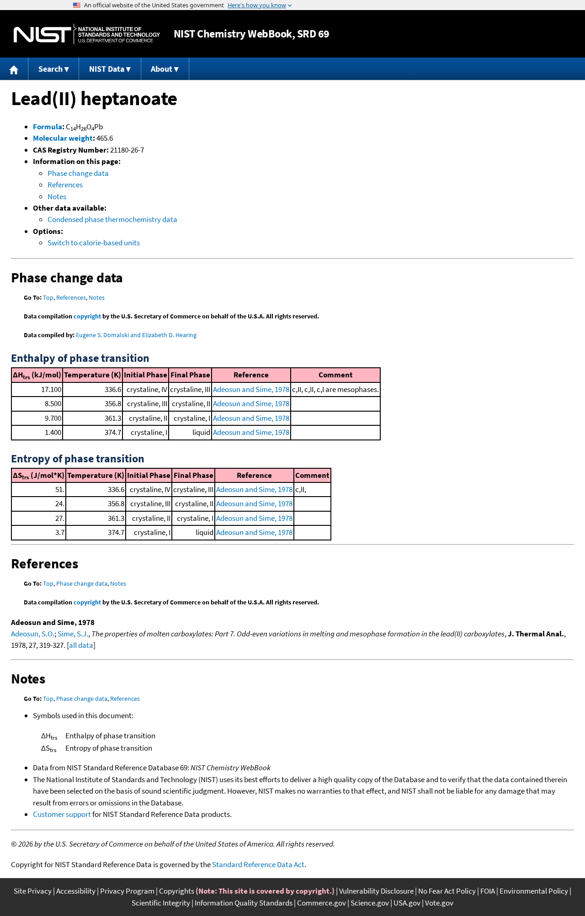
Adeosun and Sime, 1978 (251, 389)
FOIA (487, 891)
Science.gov (370, 903)
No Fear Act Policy (447, 891)
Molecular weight (63, 138)
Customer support (62, 814)
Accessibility (76, 891)
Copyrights (176, 891)
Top (48, 297)
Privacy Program (127, 891)
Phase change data (78, 173)
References (65, 185)
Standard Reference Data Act (258, 864)
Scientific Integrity (161, 903)
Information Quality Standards (243, 903)
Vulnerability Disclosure (376, 891)
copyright (87, 316)
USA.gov (407, 903)
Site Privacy (33, 891)
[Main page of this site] (14, 69)
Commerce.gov (321, 903)
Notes (57, 196)
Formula (47, 127)
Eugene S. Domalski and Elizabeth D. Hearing (136, 335)
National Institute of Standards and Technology (87, 34)
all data (81, 645)
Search (50, 69)
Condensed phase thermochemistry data (112, 219)
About (161, 69)
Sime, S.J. (73, 634)
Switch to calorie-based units (94, 243)
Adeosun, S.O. (32, 634)
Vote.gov (439, 903)
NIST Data (106, 69)
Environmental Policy (534, 891)
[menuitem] (14, 69)
